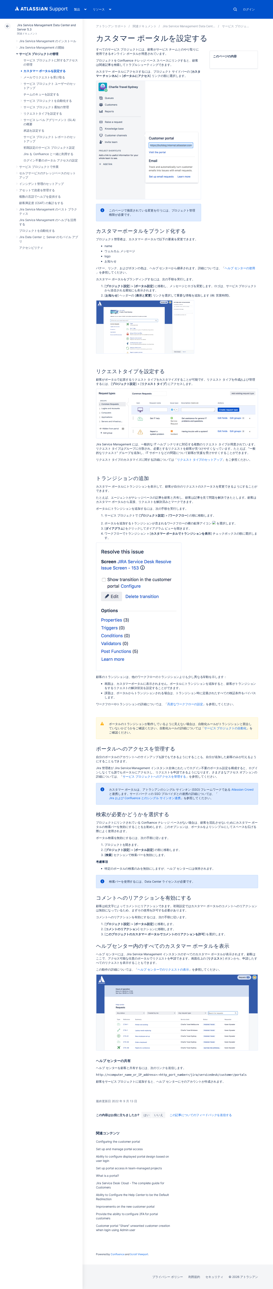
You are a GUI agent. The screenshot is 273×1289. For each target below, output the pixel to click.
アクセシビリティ (31, 247)
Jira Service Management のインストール (47, 41)
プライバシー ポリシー (167, 1277)
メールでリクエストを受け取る (44, 77)
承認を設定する (33, 130)
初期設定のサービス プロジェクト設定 (49, 147)
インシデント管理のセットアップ (41, 184)
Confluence (117, 1254)
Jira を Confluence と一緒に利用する (48, 154)
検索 (235, 9)
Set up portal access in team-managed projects (129, 1168)
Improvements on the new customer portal (125, 1206)
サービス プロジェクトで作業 (39, 166)
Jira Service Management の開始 (41, 47)
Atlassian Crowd (242, 789)
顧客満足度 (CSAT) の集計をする (41, 203)
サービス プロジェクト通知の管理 (46, 107)
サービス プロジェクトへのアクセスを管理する (154, 776)
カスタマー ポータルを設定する (44, 71)
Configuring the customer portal (118, 1141)
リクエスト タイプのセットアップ (199, 459)
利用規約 (194, 1277)
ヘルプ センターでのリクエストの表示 (163, 969)
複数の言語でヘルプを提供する (40, 196)
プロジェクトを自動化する (37, 230)
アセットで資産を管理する (37, 190)
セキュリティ (214, 1277)
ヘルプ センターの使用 (240, 268)
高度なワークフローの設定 (185, 704)
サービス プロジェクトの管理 (38, 54)
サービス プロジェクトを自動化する (47, 100)
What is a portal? (107, 1175)
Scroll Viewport (139, 1254)
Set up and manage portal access (119, 1149)
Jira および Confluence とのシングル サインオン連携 (145, 798)
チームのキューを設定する (41, 94)
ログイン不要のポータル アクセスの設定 (50, 160)
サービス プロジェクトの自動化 (225, 728)
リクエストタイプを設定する (42, 113)
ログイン (249, 9)
